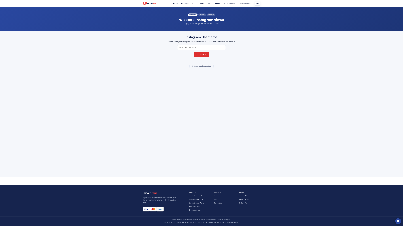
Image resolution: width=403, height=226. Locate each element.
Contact (217, 3)
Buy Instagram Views (196, 203)
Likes (194, 3)
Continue (201, 54)
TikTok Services (229, 3)
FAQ (209, 3)
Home (175, 3)
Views (202, 3)
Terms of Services (245, 196)
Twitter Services (245, 3)
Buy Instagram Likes (196, 199)
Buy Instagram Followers (198, 196)
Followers (185, 3)
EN (257, 3)
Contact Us (218, 203)
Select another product (202, 66)
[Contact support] (398, 221)
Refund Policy (244, 203)
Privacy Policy (244, 199)
